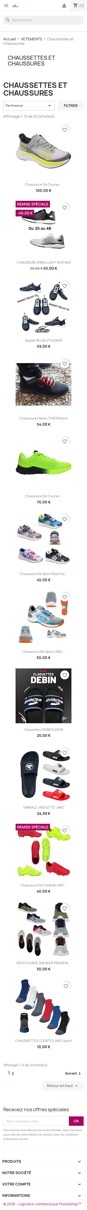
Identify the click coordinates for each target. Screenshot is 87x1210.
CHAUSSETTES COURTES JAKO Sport (43, 1041)
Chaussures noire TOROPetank (43, 418)
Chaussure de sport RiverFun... (44, 574)
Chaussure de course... (43, 184)
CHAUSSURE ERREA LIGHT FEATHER (43, 262)
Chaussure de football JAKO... (43, 885)
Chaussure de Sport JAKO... (43, 651)
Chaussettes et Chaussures (31, 60)
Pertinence (29, 105)
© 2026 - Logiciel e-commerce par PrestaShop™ (42, 1204)
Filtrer (71, 105)
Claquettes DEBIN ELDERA (43, 729)
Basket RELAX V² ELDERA (43, 340)
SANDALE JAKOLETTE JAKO (43, 807)
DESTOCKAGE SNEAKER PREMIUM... (44, 963)
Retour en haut (63, 1086)
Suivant (73, 1073)
